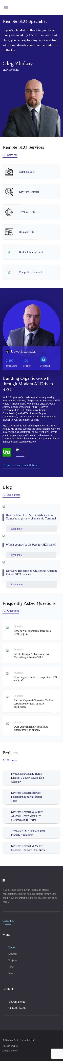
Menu (6, 6)
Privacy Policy (10, 1045)
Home (11, 947)
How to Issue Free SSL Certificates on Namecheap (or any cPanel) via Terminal (31, 516)
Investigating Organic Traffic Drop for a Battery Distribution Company (27, 777)
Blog (11, 966)
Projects (12, 960)
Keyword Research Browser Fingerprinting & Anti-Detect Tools (26, 796)
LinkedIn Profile (17, 1008)
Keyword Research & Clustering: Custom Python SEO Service (31, 572)
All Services (10, 154)
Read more (17, 528)
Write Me (8, 921)
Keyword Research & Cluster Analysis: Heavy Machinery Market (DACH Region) (27, 815)
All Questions (11, 610)
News (11, 973)
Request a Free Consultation (20, 465)
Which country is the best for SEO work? (31, 544)
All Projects (10, 760)
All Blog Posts (11, 494)
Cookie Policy (10, 1050)
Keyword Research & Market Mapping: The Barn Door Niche (28, 848)
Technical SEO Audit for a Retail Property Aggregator (28, 832)
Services (12, 953)
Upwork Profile (16, 1001)
